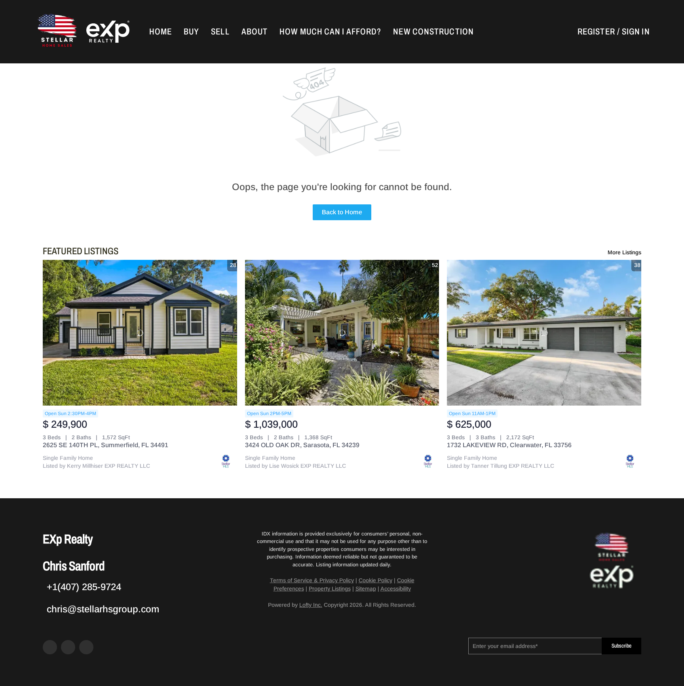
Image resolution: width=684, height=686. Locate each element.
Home (160, 31)
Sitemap (365, 588)
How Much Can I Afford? (330, 31)
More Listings (624, 252)
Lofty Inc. (310, 605)
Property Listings (330, 588)
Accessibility (395, 588)
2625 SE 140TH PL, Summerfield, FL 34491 (105, 445)
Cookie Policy (375, 580)
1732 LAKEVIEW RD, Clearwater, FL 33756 (509, 445)
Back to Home (342, 212)
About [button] (254, 31)
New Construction (433, 31)
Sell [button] (220, 31)
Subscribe (621, 646)
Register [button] (596, 31)
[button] (56, 31)
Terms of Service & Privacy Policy (312, 580)
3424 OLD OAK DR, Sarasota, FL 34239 (302, 445)
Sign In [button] (636, 31)
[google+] (86, 647)
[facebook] (50, 647)
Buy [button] (191, 31)
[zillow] (68, 647)
